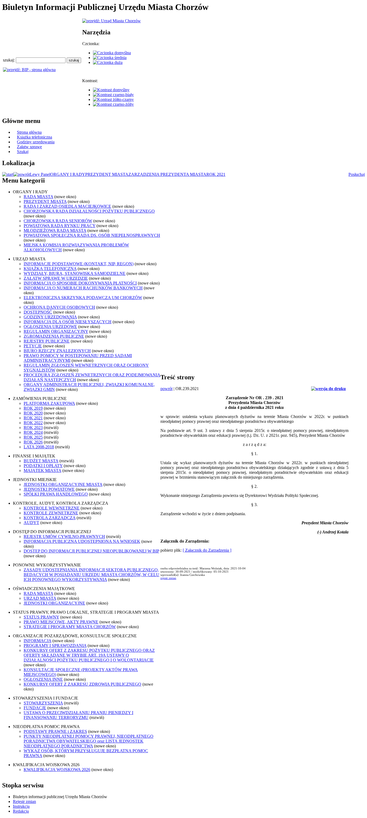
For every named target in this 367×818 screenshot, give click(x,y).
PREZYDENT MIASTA (106, 174)
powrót (166, 388)
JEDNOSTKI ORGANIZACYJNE (54, 603)
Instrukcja (21, 806)
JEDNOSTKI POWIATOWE (49, 489)
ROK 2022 (33, 422)
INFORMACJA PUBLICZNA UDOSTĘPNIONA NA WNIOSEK (82, 541)
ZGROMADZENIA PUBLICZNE (54, 336)
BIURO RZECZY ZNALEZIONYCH (57, 350)
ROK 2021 (215, 174)
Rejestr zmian (24, 801)
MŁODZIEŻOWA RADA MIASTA (55, 230)
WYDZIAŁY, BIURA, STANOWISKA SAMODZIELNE (74, 273)
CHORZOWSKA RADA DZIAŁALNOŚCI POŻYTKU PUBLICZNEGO (89, 211)
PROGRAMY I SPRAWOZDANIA (55, 645)
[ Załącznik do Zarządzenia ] (207, 550)
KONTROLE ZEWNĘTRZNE (51, 513)
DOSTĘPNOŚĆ (38, 312)
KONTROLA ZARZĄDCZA (49, 517)
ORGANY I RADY (67, 174)
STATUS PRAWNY (41, 617)
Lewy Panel (40, 174)
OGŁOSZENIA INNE (43, 679)
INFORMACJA (37, 640)
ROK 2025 (33, 437)
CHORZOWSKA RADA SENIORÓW (58, 221)
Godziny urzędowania (36, 142)
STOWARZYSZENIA (43, 703)
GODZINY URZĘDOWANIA (50, 317)
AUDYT (31, 522)
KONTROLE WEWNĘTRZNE (52, 508)
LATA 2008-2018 (39, 447)
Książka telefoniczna (34, 137)
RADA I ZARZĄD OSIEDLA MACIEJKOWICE (67, 206)
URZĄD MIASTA (40, 598)
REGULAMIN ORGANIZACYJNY (56, 331)
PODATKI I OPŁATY (43, 465)
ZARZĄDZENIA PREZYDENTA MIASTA (167, 174)
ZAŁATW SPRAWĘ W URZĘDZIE (56, 278)
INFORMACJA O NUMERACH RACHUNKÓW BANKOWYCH (83, 288)
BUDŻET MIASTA (41, 461)
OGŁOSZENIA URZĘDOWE (50, 326)
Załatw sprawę (29, 146)
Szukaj (22, 151)
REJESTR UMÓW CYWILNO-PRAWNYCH (64, 536)
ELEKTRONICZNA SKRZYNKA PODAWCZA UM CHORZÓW (83, 297)
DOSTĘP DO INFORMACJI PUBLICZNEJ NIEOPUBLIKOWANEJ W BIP (91, 551)
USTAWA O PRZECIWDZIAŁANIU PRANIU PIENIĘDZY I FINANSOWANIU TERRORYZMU (78, 715)
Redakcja (21, 811)
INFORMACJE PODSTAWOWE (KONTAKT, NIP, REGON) (79, 263)
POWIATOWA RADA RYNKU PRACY (59, 225)
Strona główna (29, 132)
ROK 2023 (33, 427)
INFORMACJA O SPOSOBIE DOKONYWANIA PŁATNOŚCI (80, 283)
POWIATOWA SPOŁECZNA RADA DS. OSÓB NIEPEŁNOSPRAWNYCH (92, 235)
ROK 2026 (33, 442)
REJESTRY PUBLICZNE (47, 341)
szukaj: (9, 60)
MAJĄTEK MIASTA (42, 470)
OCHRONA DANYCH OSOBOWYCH (59, 307)
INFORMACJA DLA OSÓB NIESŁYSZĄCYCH (67, 321)
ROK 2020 (33, 413)
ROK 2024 (33, 432)
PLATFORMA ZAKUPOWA (49, 403)
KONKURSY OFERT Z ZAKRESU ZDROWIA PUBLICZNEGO (82, 684)
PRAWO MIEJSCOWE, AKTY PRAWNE (61, 622)
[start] (7, 174)
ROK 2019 (33, 408)
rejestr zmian (168, 578)
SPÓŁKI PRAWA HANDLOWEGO (56, 494)
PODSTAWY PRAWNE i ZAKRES (55, 731)
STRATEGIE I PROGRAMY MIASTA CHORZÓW (70, 626)
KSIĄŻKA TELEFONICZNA (50, 268)
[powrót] (21, 174)
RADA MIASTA (38, 196)
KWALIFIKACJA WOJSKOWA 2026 (57, 769)
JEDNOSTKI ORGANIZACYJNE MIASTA (63, 484)
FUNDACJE (35, 708)
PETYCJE (33, 346)
